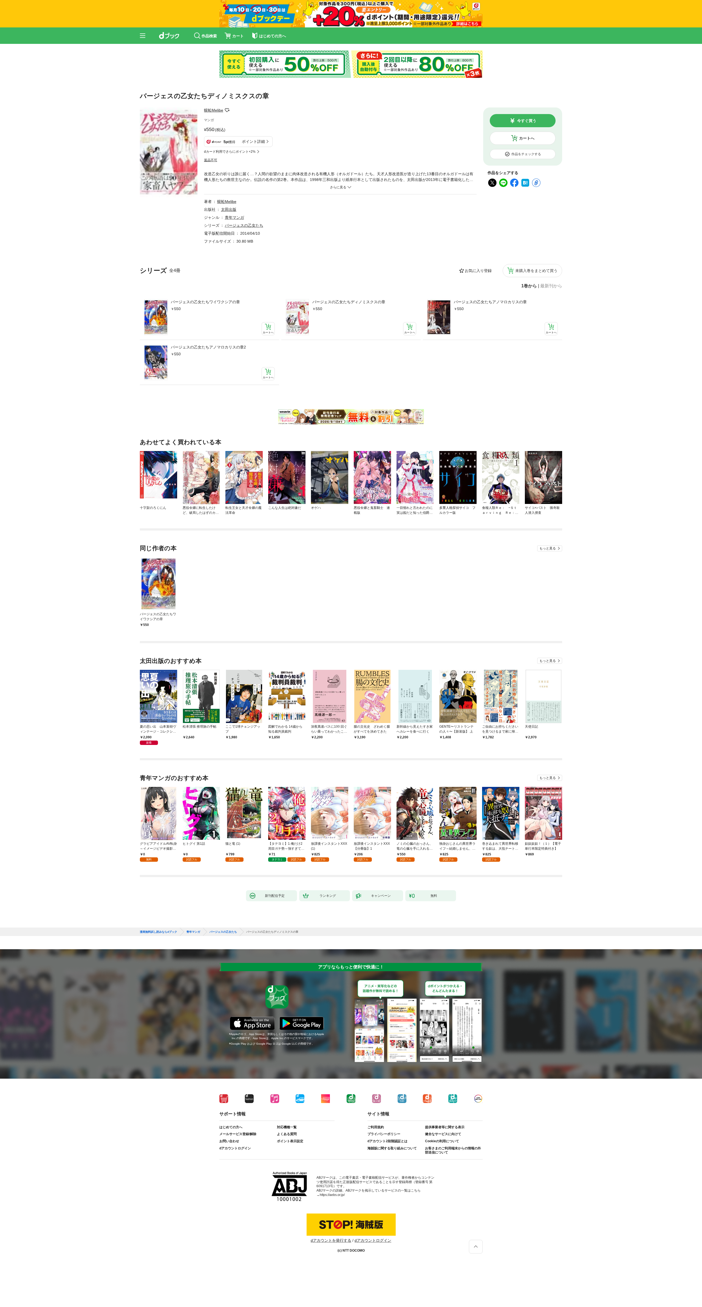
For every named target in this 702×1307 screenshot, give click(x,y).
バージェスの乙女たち (244, 225)
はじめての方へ (230, 1127)
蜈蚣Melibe (213, 110)
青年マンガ (234, 217)
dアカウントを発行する (331, 1240)
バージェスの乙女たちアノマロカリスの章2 (208, 347)
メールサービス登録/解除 (237, 1134)
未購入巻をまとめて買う (536, 270)
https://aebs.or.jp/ (332, 1195)
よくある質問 (287, 1134)
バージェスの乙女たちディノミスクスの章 (348, 302)
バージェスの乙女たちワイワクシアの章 (205, 302)
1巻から (529, 286)
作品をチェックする (526, 154)
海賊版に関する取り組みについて (392, 1148)
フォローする (227, 110)
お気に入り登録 (478, 270)
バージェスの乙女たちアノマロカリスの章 (490, 302)
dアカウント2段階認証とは (387, 1141)
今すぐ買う (526, 120)
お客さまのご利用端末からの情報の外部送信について (453, 1150)
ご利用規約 (375, 1127)
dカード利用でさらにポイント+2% (230, 152)
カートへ (526, 138)
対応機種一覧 (287, 1127)
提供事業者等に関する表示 (445, 1127)
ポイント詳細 (253, 141)
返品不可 (210, 160)
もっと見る (547, 548)
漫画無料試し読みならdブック (158, 932)
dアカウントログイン (235, 1148)
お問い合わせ (229, 1141)
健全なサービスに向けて (443, 1134)
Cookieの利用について (442, 1141)
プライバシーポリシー (383, 1134)
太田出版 (228, 209)
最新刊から (551, 286)
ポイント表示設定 (290, 1141)
